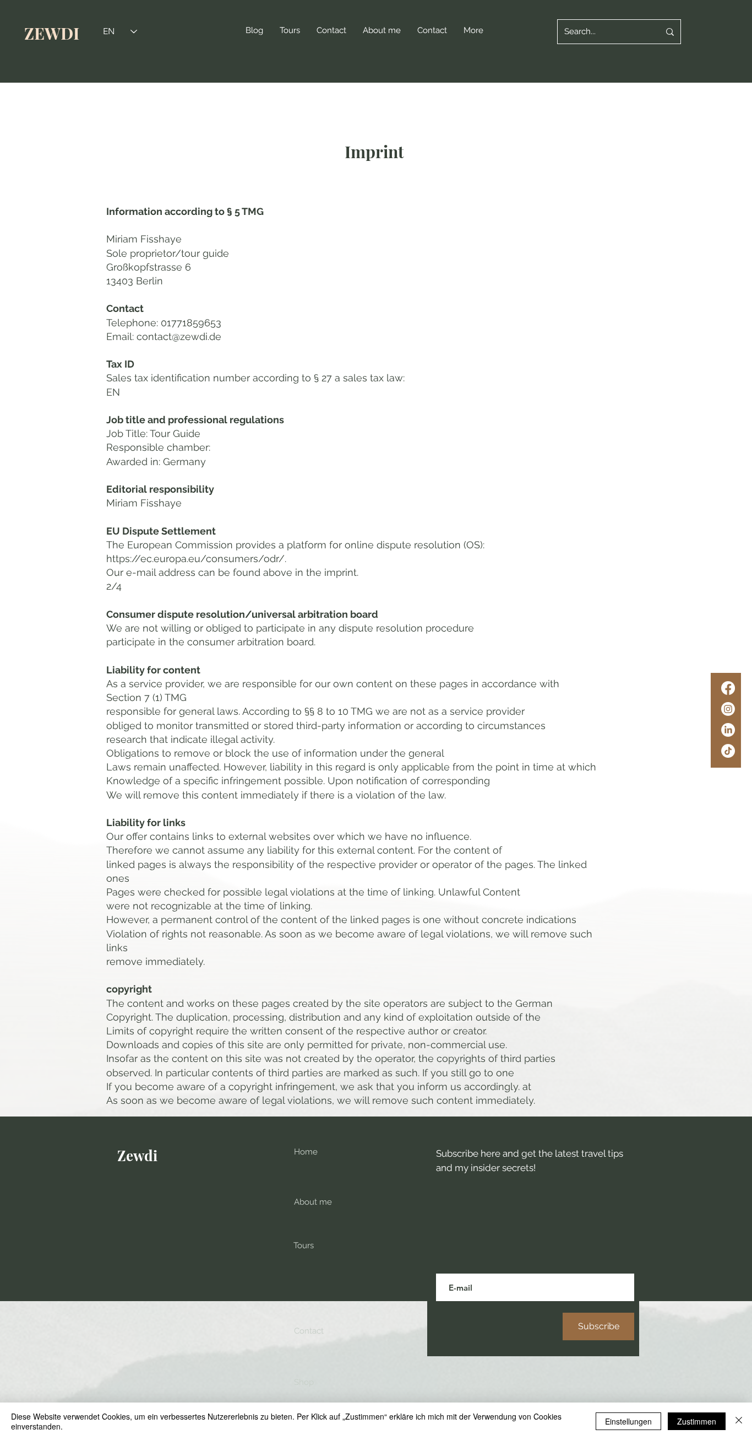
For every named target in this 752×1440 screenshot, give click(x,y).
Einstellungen (628, 1421)
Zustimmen (696, 1421)
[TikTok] (728, 751)
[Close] (738, 1421)
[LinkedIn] (728, 730)
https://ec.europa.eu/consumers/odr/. (196, 558)
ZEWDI (51, 33)
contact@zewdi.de (179, 336)
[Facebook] (728, 688)
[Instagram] (728, 709)
